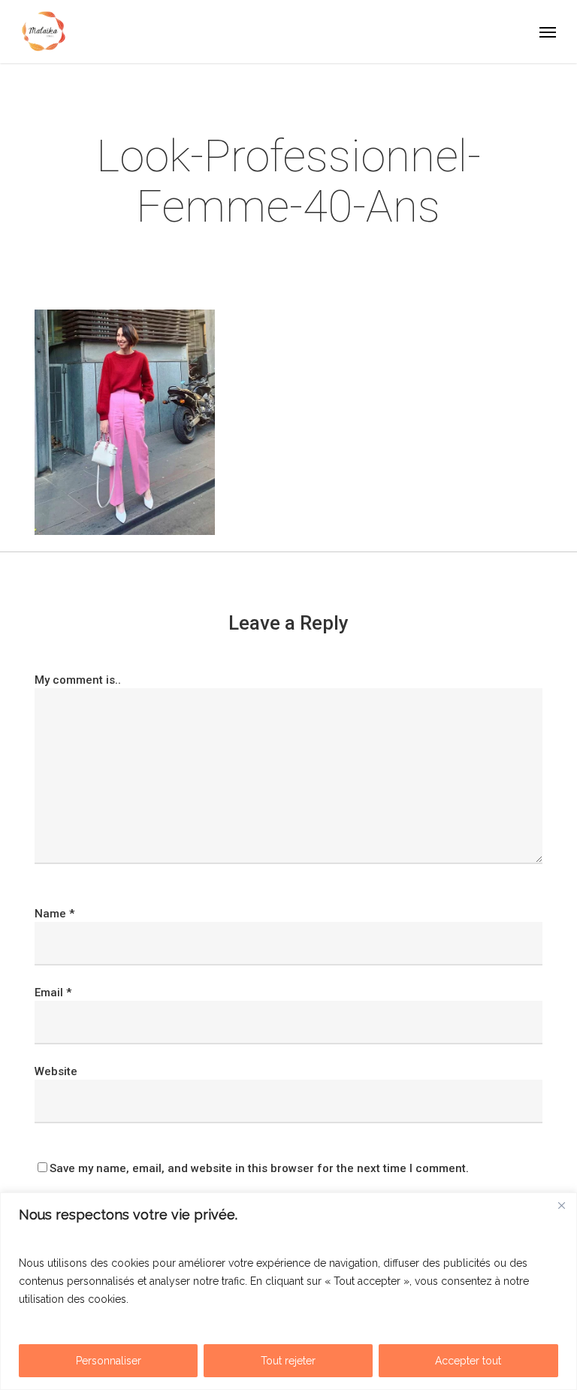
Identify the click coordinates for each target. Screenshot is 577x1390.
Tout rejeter (288, 1361)
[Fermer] (561, 1205)
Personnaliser (108, 1361)
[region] (288, 1291)
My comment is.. (78, 680)
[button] (547, 31)
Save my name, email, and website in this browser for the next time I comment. (259, 1168)
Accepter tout (468, 1361)
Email (53, 992)
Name (54, 913)
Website (56, 1071)
